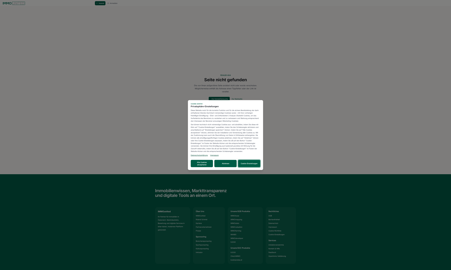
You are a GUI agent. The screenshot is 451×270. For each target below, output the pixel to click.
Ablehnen (225, 163)
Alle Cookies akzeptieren (202, 163)
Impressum (214, 155)
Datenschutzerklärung (199, 155)
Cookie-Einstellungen (249, 163)
